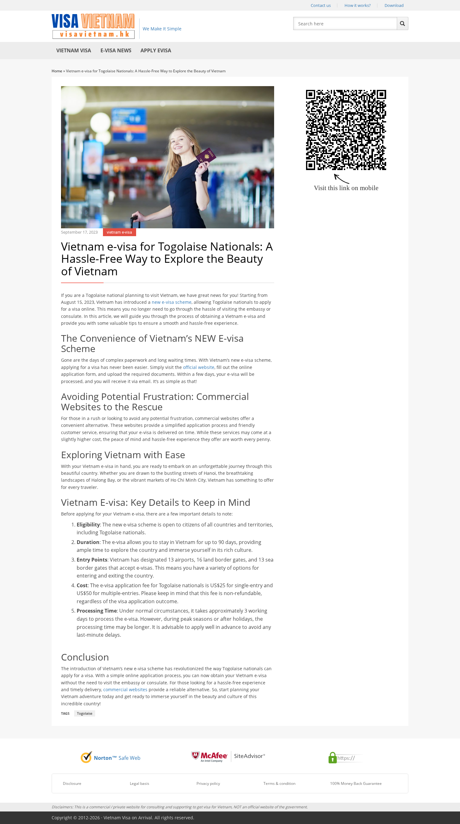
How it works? (358, 5)
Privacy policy (208, 783)
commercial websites (125, 689)
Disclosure (72, 783)
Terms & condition (279, 783)
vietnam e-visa (119, 232)
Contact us (321, 5)
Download (394, 5)
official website (198, 367)
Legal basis (139, 783)
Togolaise (84, 713)
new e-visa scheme (172, 302)
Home (57, 71)
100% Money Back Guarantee (356, 783)
